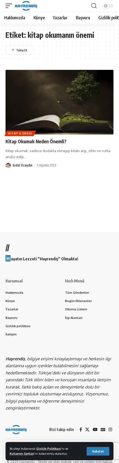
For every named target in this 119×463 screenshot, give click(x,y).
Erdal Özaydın (22, 165)
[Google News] (103, 429)
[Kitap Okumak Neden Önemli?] (59, 102)
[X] (87, 429)
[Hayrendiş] (26, 6)
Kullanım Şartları (22, 453)
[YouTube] (95, 429)
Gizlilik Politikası (48, 448)
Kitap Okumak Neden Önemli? (36, 141)
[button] (98, 451)
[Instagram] (110, 429)
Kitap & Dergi (20, 133)
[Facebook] (80, 429)
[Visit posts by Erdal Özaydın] (8, 165)
